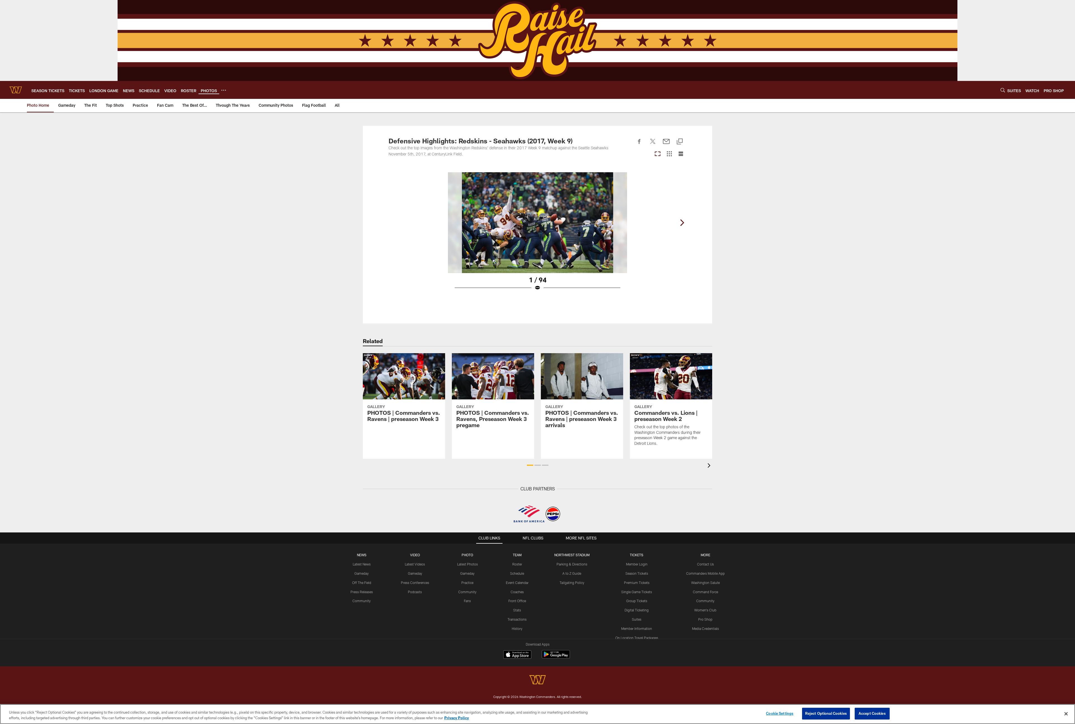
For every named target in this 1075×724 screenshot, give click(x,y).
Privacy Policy (456, 718)
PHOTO (467, 555)
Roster (517, 564)
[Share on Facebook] (639, 144)
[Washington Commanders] (537, 680)
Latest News (362, 564)
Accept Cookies (872, 713)
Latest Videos (415, 564)
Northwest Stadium (572, 555)
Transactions (517, 619)
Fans (467, 601)
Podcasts (415, 592)
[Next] (682, 222)
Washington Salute (705, 583)
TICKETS (636, 555)
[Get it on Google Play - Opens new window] (556, 657)
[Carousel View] (657, 154)
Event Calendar (517, 583)
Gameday (361, 573)
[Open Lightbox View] (537, 235)
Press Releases (361, 592)
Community (361, 601)
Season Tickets (636, 573)
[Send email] (666, 144)
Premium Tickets (636, 583)
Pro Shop (705, 619)
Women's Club (705, 610)
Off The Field (361, 583)
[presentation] (710, 466)
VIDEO (415, 555)
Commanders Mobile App (705, 573)
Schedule (517, 573)
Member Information (636, 628)
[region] (537, 714)
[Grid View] (669, 154)
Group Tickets (636, 601)
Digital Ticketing (637, 610)
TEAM (517, 555)
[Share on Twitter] (652, 144)
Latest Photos (467, 564)
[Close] (1066, 713)
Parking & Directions (572, 564)
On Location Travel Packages (636, 638)
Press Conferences (415, 583)
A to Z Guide (571, 573)
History (517, 628)
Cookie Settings (779, 713)
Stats (517, 610)
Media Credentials (705, 628)
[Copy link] (679, 142)
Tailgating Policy (572, 583)
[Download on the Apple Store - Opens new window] (517, 655)
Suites (636, 619)
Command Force (705, 592)
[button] (530, 465)
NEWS (361, 555)
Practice (467, 583)
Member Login (637, 564)
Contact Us (705, 564)
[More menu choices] (223, 90)
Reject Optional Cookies (826, 713)
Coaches (517, 592)
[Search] (1003, 90)
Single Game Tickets (636, 592)
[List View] (680, 154)
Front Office (517, 601)
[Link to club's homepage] (15, 90)
